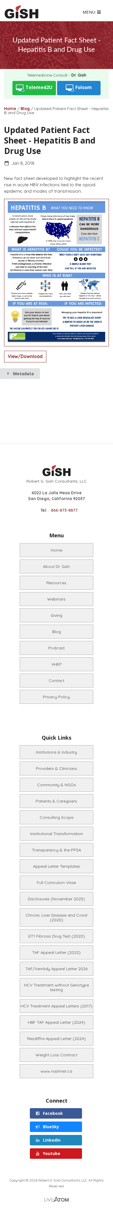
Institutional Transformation (56, 833)
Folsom (83, 87)
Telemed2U (38, 87)
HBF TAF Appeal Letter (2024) (56, 1022)
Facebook (52, 1113)
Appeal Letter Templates (56, 866)
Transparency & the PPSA (56, 850)
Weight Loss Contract (56, 1054)
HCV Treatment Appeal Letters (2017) (56, 1006)
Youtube (51, 1153)
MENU (89, 12)
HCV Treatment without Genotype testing (56, 987)
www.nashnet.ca (56, 1071)
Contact (56, 680)
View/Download (25, 356)
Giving (56, 615)
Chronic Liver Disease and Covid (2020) (56, 917)
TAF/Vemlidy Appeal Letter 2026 (56, 968)
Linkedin (51, 1140)
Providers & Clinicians (56, 768)
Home (10, 108)
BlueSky (50, 1126)
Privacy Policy (56, 696)
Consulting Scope (56, 817)
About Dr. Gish (56, 566)
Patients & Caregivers (56, 801)
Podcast (56, 648)
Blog (25, 108)
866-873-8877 (64, 510)
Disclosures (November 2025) (56, 898)
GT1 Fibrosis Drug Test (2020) (56, 936)
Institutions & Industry (56, 752)
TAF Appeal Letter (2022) (56, 952)
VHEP (56, 664)
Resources (56, 582)
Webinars (56, 599)
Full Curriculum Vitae (56, 882)
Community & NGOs (56, 784)
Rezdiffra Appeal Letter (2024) (56, 1038)
